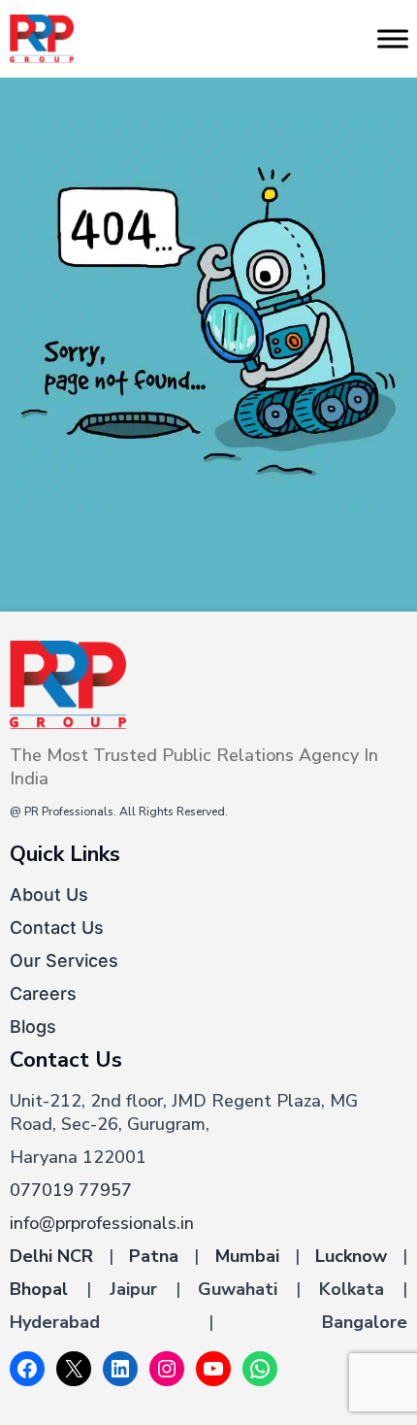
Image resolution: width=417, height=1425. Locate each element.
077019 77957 (71, 1190)
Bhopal (39, 1289)
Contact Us (57, 927)
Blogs (33, 1026)
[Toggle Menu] (392, 38)
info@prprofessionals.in (102, 1223)
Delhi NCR (51, 1256)
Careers (43, 993)
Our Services (64, 960)
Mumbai (247, 1256)
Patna (153, 1256)
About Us (49, 894)
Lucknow (351, 1256)
